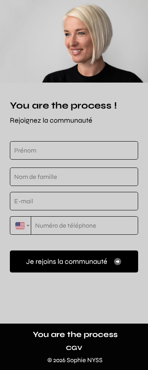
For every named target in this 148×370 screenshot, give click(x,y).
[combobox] (20, 225)
